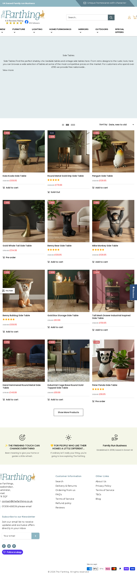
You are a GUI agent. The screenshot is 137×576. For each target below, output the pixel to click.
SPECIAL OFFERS (119, 31)
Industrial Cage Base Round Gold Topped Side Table (65, 386)
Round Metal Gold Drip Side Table (65, 176)
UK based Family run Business (19, 3)
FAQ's (59, 494)
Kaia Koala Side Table (14, 176)
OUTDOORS (101, 29)
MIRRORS (83, 29)
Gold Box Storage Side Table (62, 315)
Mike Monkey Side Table (105, 245)
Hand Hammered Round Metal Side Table (22, 386)
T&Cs (98, 494)
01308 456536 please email (17, 506)
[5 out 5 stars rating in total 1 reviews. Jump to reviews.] (53, 180)
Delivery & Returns (66, 486)
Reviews (60, 507)
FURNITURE (18, 29)
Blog (98, 499)
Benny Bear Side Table (59, 245)
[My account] (129, 17)
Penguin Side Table (102, 176)
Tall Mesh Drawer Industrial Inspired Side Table (111, 317)
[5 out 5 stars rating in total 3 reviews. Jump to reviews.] (53, 249)
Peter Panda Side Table (104, 385)
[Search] (111, 17)
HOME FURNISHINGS (60, 29)
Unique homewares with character (106, 3)
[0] (134, 17)
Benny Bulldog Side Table (16, 315)
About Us (101, 481)
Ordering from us (65, 490)
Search (59, 481)
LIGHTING (37, 29)
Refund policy (63, 503)
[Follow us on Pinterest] (14, 546)
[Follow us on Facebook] (4, 546)
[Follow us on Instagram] (9, 546)
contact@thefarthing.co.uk (17, 501)
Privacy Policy (103, 486)
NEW (2, 29)
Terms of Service (65, 499)
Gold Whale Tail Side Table (17, 245)
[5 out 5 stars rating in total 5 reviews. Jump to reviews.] (98, 389)
